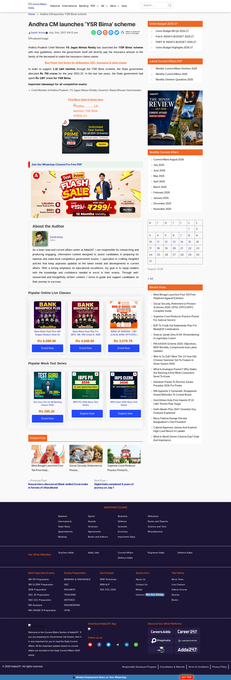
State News (64, 526)
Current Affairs (125, 552)
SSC (66, 584)
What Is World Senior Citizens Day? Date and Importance (176, 438)
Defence (122, 521)
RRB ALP (105, 584)
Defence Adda (125, 558)
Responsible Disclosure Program (139, 667)
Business (122, 516)
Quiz (124, 5)
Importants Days (126, 536)
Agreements (94, 531)
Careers (149, 594)
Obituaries (153, 516)
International (69, 5)
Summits (122, 526)
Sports (91, 516)
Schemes (93, 526)
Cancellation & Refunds (172, 667)
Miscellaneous (155, 531)
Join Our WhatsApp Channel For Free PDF (56, 164)
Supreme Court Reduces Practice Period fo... (121, 468)
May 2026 (158, 176)
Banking (83, 5)
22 (189, 248)
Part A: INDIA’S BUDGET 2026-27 (175, 36)
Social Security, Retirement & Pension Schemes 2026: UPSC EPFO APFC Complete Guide (174, 307)
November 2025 (162, 209)
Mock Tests (177, 579)
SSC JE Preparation (38, 594)
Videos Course (179, 589)
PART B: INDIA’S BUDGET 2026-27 (176, 42)
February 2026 (161, 192)
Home (31, 14)
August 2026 (168, 159)
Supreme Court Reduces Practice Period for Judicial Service (176, 318)
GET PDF (187, 677)
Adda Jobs (93, 552)
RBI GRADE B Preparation (42, 610)
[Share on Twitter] (116, 32)
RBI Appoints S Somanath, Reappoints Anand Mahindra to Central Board (175, 393)
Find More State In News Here (85, 99)
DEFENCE (69, 600)
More (113, 5)
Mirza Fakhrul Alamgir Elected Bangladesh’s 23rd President (170, 420)
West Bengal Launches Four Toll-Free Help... (47, 468)
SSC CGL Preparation (39, 600)
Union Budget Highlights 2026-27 (174, 47)
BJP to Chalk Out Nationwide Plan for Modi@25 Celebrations (175, 327)
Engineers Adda (156, 552)
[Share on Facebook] (111, 32)
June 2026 (159, 170)
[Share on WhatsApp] (93, 32)
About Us (140, 579)
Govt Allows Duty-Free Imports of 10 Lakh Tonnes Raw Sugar (173, 402)
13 (174, 241)
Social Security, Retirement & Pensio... (85, 468)
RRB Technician (108, 579)
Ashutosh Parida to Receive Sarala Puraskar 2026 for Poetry (173, 384)
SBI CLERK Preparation (40, 584)
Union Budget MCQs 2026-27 (172, 31)
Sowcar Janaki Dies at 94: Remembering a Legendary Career (176, 336)
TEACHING (70, 594)
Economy (123, 531)
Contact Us (141, 584)
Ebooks (175, 594)
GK (102, 5)
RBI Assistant (35, 605)
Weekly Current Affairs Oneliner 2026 (176, 68)
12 (166, 241)
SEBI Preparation (37, 589)
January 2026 (161, 198)
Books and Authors (98, 536)
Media (139, 589)
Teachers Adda (66, 552)
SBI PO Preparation (38, 579)
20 (174, 248)
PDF (93, 5)
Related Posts (38, 438)
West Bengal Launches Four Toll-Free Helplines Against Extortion (174, 296)
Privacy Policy (219, 667)
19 (166, 248)
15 (189, 241)
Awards (92, 521)
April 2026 (159, 181)
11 (158, 241)
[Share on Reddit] (105, 32)
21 (181, 248)
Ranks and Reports (158, 521)
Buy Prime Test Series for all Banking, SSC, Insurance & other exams (86, 62)
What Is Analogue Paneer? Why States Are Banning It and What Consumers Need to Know (175, 373)
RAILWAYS (69, 589)
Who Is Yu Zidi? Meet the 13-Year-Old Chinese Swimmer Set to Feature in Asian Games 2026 (174, 360)
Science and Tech (157, 526)
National (55, 5)
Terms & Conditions (198, 667)
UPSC (67, 610)
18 (158, 248)
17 (150, 248)
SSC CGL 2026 (108, 589)
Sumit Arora (38, 32)
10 (150, 241)
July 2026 (158, 165)
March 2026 (160, 187)
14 (181, 241)
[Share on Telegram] (99, 32)
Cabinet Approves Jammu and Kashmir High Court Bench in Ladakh (175, 429)
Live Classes (178, 584)
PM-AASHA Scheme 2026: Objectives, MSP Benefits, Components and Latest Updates (175, 347)
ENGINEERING (72, 605)
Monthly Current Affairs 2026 (171, 74)
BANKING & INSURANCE (77, 579)
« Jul (150, 278)
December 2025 (162, 203)
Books (175, 600)
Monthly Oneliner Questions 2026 (174, 79)
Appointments (65, 531)
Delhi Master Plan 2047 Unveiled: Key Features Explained (174, 411)
